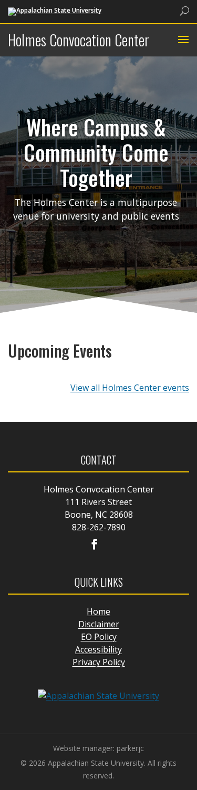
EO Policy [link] (99, 637)
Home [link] (98, 611)
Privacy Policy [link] (98, 662)
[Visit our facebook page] (94, 545)
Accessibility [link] (98, 649)
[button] (182, 40)
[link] (54, 10)
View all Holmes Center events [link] (129, 387)
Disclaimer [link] (98, 624)
